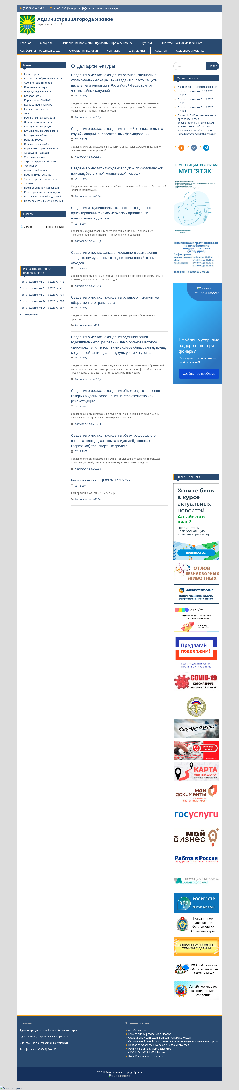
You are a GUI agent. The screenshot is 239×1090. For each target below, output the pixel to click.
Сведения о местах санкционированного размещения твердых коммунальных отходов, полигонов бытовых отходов (114, 257)
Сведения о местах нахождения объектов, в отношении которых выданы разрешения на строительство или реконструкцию (115, 395)
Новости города (34, 139)
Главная (25, 43)
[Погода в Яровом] (43, 223)
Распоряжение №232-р (88, 117)
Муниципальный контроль (39, 135)
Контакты (113, 51)
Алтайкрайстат (137, 1030)
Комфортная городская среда (40, 51)
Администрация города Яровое (75, 19)
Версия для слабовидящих (102, 8)
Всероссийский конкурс (38, 104)
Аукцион (161, 51)
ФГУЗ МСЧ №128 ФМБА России (146, 1052)
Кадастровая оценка (190, 51)
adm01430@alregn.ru (66, 8)
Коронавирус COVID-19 (38, 100)
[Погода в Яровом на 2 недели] (55, 227)
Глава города (32, 74)
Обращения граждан (83, 51)
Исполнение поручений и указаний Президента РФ (97, 43)
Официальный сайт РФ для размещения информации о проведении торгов (173, 1041)
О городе (46, 43)
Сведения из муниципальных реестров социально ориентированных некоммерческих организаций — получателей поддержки (112, 212)
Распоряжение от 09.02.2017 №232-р (101, 480)
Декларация (137, 51)
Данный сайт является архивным (197, 86)
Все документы (29, 314)
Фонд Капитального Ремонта (145, 1056)
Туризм (146, 43)
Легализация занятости (38, 122)
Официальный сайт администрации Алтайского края (159, 1037)
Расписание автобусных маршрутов (149, 1048)
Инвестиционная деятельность (182, 43)
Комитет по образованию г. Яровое (149, 1034)
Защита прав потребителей (40, 179)
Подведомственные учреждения (43, 200)
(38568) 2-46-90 (33, 8)
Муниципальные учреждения (41, 130)
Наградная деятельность (39, 91)
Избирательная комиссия (39, 117)
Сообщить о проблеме (199, 373)
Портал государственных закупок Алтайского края (158, 1045)
